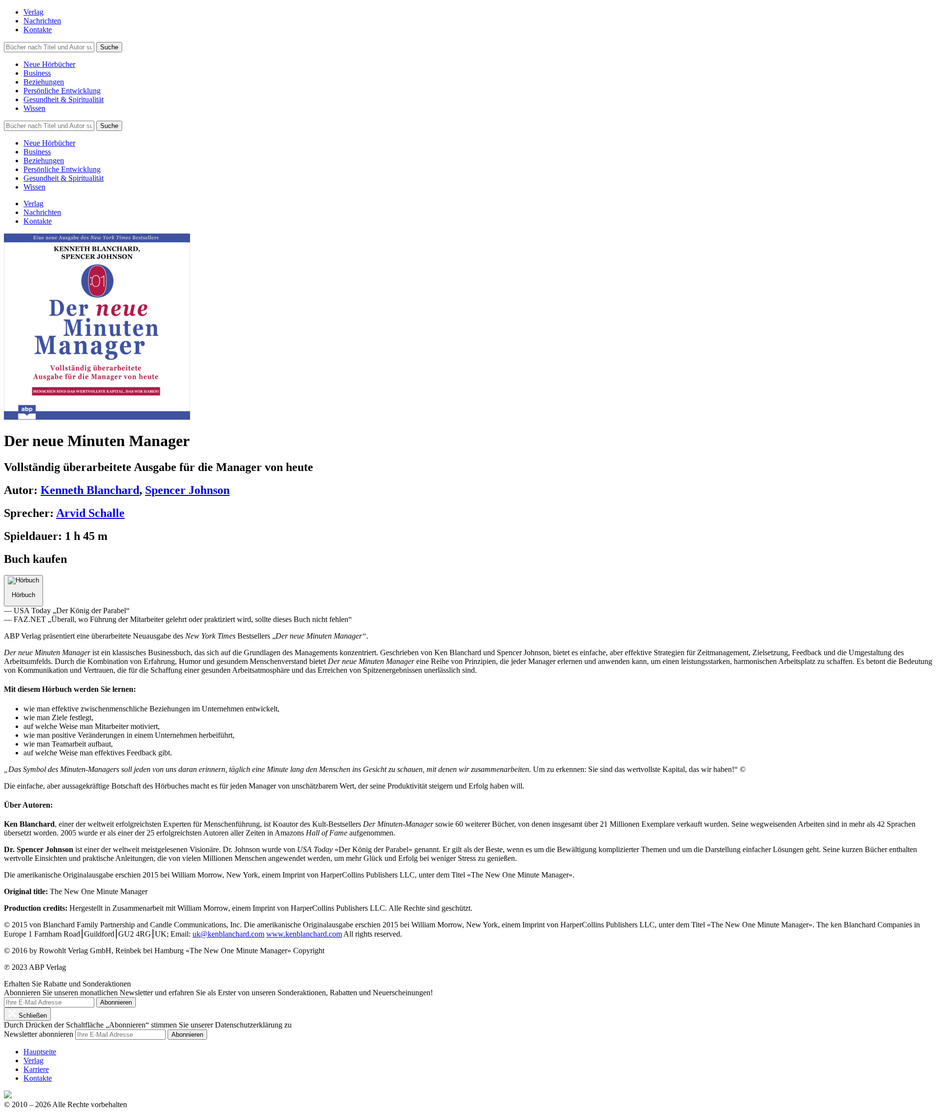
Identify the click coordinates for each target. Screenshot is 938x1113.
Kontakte (37, 29)
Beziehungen (43, 82)
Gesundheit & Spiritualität (63, 99)
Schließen (32, 1015)
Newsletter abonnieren (38, 1034)
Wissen (34, 108)
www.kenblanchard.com (304, 934)
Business (37, 73)
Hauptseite (39, 1052)
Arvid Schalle (90, 513)
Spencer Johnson (187, 490)
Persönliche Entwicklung (62, 90)
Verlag (33, 12)
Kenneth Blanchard (90, 490)
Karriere (36, 1069)
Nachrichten (42, 21)
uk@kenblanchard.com (228, 934)
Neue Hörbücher (49, 64)
